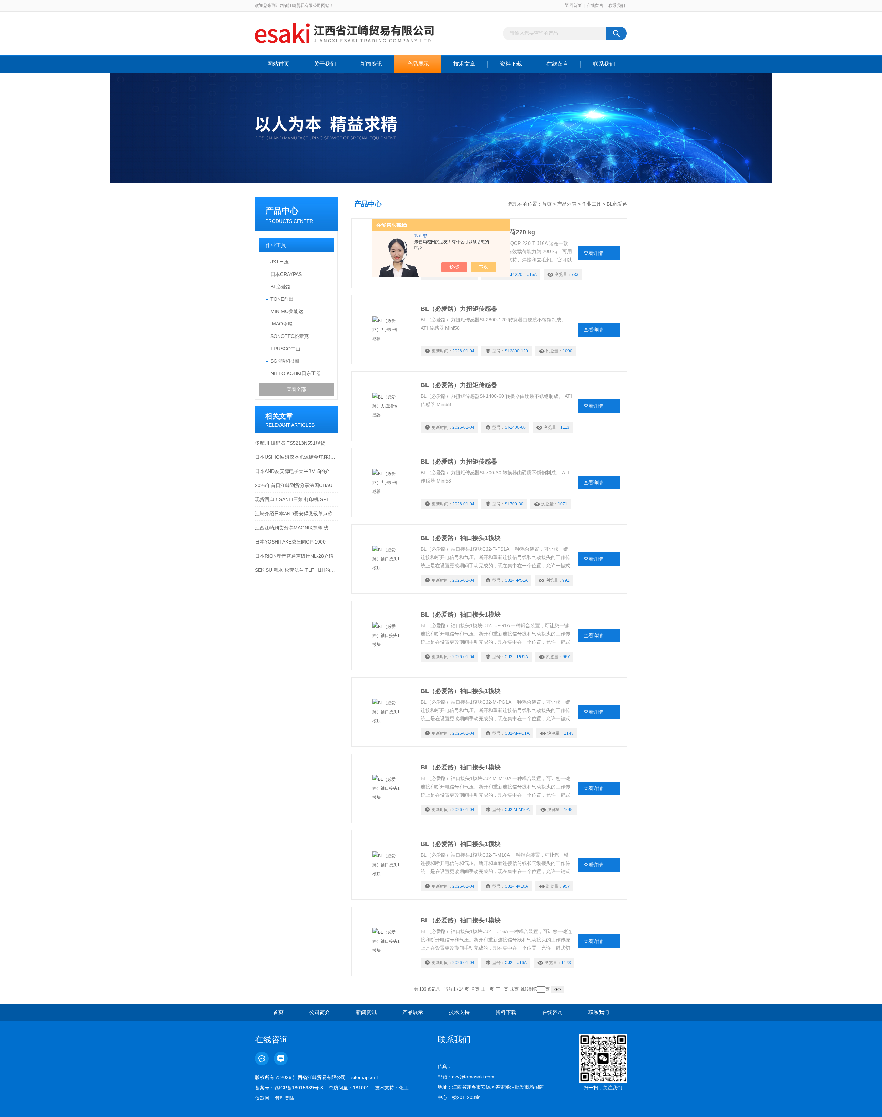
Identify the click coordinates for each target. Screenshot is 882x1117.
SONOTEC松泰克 (289, 336)
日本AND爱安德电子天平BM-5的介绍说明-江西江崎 (296, 471)
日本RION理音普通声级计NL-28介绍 (294, 556)
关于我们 (325, 64)
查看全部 (296, 389)
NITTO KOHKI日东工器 (295, 373)
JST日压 (279, 262)
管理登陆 (284, 1098)
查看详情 (593, 253)
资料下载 (511, 64)
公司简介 (319, 1012)
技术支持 (459, 1012)
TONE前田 (282, 299)
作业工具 (276, 245)
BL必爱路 (280, 286)
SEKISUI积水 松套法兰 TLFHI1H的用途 (296, 570)
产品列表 (566, 204)
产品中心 (281, 210)
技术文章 (464, 64)
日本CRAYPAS (286, 274)
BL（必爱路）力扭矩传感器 (459, 308)
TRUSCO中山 (285, 348)
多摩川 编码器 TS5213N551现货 (290, 443)
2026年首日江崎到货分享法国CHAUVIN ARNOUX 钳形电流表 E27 (296, 485)
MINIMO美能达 (286, 311)
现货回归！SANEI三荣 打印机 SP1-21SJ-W (296, 499)
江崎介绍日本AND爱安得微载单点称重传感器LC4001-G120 (296, 513)
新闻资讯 (371, 64)
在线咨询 (552, 1012)
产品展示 (418, 64)
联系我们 (616, 5)
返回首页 (573, 5)
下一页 (502, 989)
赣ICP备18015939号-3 (298, 1087)
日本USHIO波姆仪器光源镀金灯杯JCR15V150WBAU (296, 457)
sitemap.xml (364, 1077)
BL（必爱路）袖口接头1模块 (461, 538)
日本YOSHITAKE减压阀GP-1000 (290, 542)
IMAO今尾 (281, 324)
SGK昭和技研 (285, 361)
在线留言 (595, 5)
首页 (547, 204)
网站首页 (278, 64)
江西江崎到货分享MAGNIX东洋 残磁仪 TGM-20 (296, 527)
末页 (514, 989)
